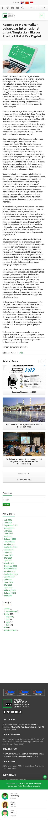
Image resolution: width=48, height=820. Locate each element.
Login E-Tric (32, 8)
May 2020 (8, 585)
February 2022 (10, 539)
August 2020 (9, 577)
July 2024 (8, 523)
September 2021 (11, 547)
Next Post (22, 474)
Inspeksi (9, 617)
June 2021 (8, 555)
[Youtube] (17, 7)
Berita (6, 614)
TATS (43, 8)
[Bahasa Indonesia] (32, 2)
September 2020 (11, 574)
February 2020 (10, 590)
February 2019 (10, 593)
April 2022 (8, 536)
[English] (22, 2)
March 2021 (9, 563)
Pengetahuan (11, 611)
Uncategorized (10, 630)
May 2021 (8, 558)
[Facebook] (2, 7)
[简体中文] (27, 2)
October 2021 (9, 544)
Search (6, 504)
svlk (21, 353)
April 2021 (8, 561)
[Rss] (20, 712)
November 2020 (10, 569)
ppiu (8, 622)
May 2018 (8, 596)
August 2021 (9, 550)
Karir (6, 628)
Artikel (7, 609)
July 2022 (8, 531)
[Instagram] (12, 7)
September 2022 (11, 525)
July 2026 (8, 520)
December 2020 (10, 566)
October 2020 (9, 571)
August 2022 (9, 528)
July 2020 (8, 580)
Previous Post (25, 479)
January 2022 (9, 542)
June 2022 (8, 534)
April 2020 (8, 588)
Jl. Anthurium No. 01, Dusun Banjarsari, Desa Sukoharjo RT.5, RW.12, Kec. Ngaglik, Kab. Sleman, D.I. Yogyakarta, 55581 (23, 727)
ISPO (8, 619)
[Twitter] (7, 7)
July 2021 (8, 552)
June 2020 (8, 582)
